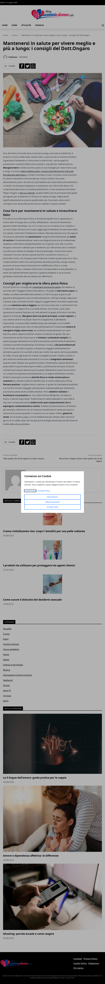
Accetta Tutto (52, 507)
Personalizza (52, 497)
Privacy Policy (44, 490)
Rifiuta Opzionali (52, 502)
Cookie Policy (30, 490)
